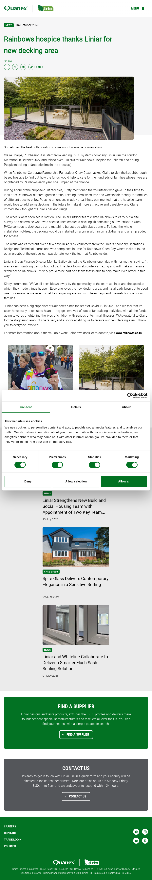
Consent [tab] (26, 407)
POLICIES (10, 846)
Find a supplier (77, 734)
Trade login (13, 839)
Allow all (124, 481)
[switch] (57, 465)
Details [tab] (76, 407)
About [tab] (126, 407)
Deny (27, 481)
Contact (10, 833)
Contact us (77, 796)
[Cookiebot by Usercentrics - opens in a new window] (130, 396)
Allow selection (76, 481)
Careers (10, 826)
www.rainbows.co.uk (129, 333)
